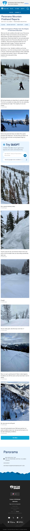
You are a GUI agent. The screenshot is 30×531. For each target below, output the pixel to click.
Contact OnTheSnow (15, 499)
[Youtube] (9, 517)
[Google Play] (11, 522)
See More (15, 437)
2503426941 (7, 463)
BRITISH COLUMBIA (7, 21)
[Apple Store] (19, 522)
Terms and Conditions (15, 508)
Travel (12, 8)
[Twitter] (13, 517)
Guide (3, 24)
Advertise (15, 501)
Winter (11, 12)
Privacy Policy (15, 506)
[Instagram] (17, 517)
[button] (27, 8)
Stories (17, 8)
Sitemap (15, 509)
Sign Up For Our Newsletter (14, 504)
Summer (17, 12)
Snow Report (11, 24)
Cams (26, 24)
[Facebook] (21, 517)
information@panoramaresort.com (14, 465)
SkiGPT (22, 8)
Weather (6, 8)
